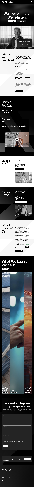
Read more (5, 392)
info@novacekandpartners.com (6, 474)
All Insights (5, 268)
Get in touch (19, 91)
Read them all (19, 250)
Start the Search (20, 168)
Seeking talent (12, 21)
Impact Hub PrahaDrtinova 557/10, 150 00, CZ (6, 477)
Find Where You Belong (21, 201)
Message (4, 433)
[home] (7, 2)
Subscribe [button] (27, 459)
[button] (31, 2)
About (2, 480)
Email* (3, 424)
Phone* (4, 429)
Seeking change (22, 21)
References (3, 485)
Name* (4, 415)
